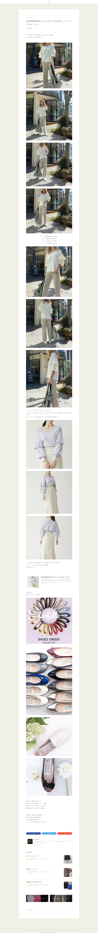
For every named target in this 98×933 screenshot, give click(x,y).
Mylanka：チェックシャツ (32, 869)
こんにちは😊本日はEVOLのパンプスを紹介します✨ (36, 858)
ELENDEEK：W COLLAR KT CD (33, 882)
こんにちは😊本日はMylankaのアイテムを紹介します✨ (37, 871)
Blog (49, 1)
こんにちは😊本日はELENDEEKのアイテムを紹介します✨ (37, 884)
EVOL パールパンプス (31, 856)
